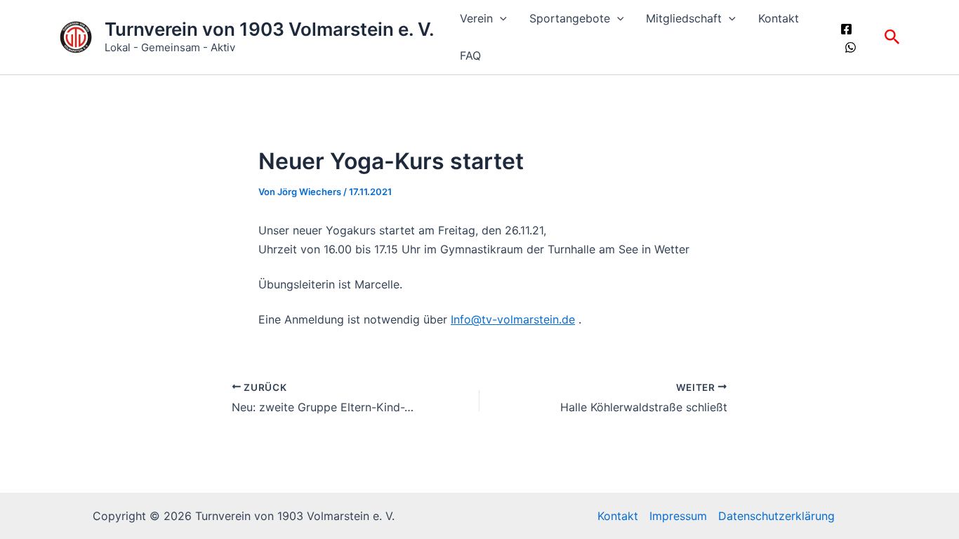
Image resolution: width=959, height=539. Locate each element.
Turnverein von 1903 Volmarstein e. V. (270, 29)
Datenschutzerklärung (776, 516)
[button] (500, 18)
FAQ (470, 55)
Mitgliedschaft (684, 18)
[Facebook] (846, 29)
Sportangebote (569, 18)
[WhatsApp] (851, 47)
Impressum (678, 516)
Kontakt (778, 18)
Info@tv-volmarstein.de (513, 319)
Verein (476, 18)
